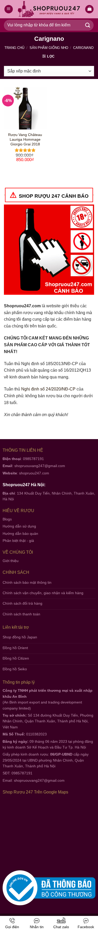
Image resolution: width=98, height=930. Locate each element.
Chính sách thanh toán (21, 614)
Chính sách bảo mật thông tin (27, 582)
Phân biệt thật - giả (18, 540)
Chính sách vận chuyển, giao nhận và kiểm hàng (43, 593)
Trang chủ (14, 48)
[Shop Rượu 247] (49, 9)
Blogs (7, 519)
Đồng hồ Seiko (15, 669)
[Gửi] (88, 25)
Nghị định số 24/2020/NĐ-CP (48, 389)
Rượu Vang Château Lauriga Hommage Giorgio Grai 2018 (25, 139)
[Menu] (8, 9)
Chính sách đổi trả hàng (22, 603)
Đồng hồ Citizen (16, 658)
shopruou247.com (34, 473)
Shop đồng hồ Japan (20, 637)
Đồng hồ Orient (15, 648)
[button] (89, 9)
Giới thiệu (11, 561)
